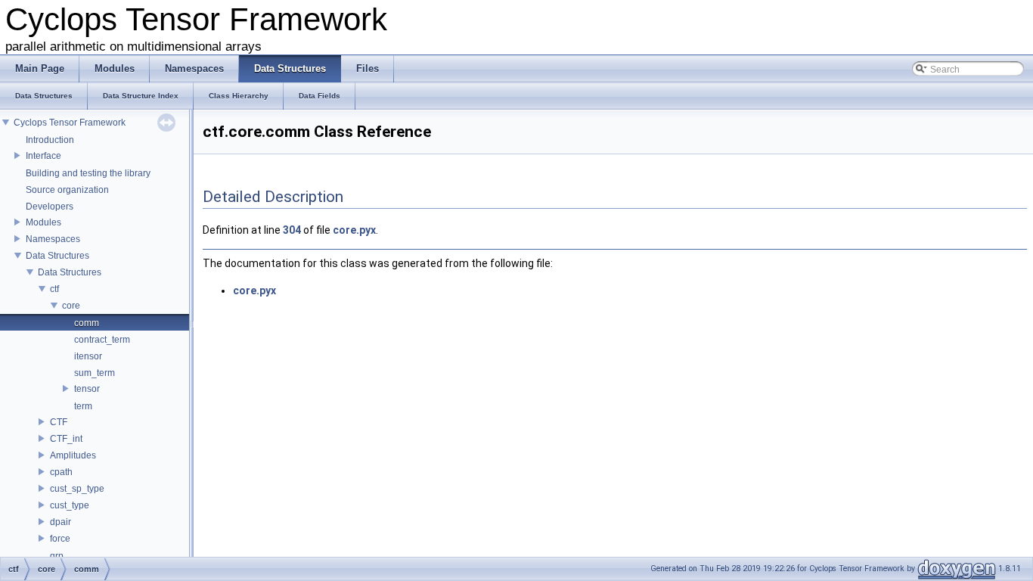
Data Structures (57, 255)
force (60, 538)
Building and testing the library (88, 173)
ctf (54, 289)
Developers (49, 206)
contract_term (102, 339)
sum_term (94, 373)
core (71, 305)
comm (86, 323)
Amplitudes (73, 455)
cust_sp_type (77, 488)
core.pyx (354, 230)
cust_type (69, 505)
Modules (43, 222)
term (83, 406)
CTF (58, 422)
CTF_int (66, 438)
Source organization (67, 190)
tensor (87, 389)
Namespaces (53, 239)
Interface (43, 156)
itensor (88, 356)
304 (292, 230)
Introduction (50, 140)
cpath (61, 472)
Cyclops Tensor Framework (70, 122)
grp (57, 556)
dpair (60, 522)
